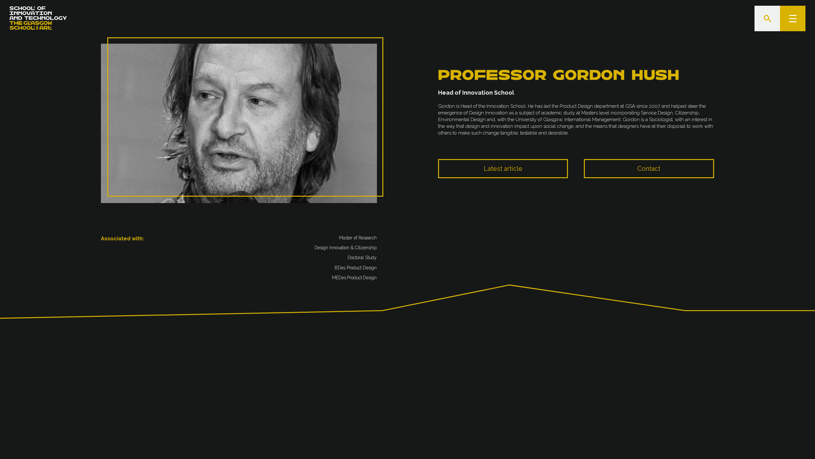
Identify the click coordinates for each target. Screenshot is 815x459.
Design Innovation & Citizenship (346, 247)
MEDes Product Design (354, 277)
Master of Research (358, 237)
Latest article (503, 168)
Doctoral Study (362, 257)
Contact (648, 168)
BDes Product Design (356, 267)
